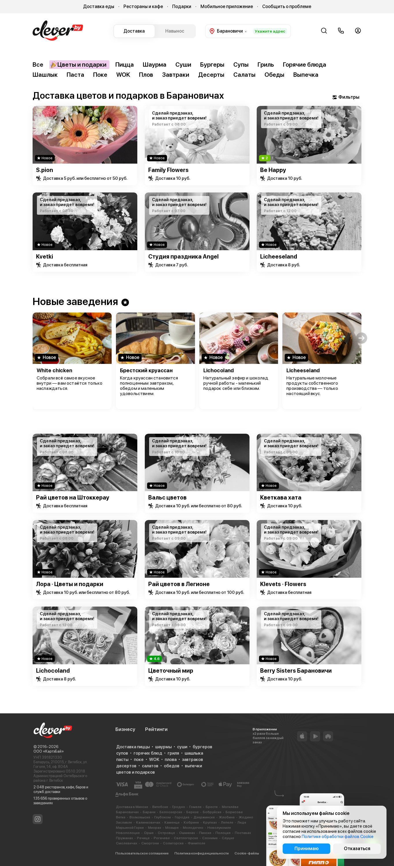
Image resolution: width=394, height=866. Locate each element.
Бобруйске (212, 812)
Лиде (241, 822)
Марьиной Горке (130, 828)
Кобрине (191, 822)
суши (182, 746)
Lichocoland (218, 370)
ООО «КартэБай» (48, 751)
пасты (122, 759)
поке (139, 759)
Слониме (210, 838)
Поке (100, 74)
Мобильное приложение (226, 6)
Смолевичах (126, 843)
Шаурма (154, 64)
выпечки (193, 765)
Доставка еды (98, 6)
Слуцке (228, 838)
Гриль (266, 64)
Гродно (178, 807)
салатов (150, 765)
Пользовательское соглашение (142, 853)
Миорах (154, 828)
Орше (149, 833)
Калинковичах (148, 822)
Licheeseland (278, 256)
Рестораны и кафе (143, 6)
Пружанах (124, 838)
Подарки (181, 6)
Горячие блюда (304, 64)
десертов (126, 765)
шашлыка (194, 753)
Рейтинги (156, 729)
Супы (241, 64)
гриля (173, 753)
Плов (146, 74)
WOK (123, 74)
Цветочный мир (170, 670)
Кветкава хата (280, 497)
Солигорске (173, 843)
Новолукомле (219, 828)
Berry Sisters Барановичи (296, 670)
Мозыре (172, 828)
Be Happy (273, 170)
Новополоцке (128, 833)
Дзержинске (204, 817)
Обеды (274, 74)
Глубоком (162, 817)
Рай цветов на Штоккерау (72, 497)
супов (122, 753)
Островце (166, 833)
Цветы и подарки (81, 64)
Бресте (212, 807)
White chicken (54, 370)
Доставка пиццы (133, 746)
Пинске (205, 833)
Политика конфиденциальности (202, 853)
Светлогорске (186, 838)
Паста (75, 74)
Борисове (234, 812)
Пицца (124, 64)
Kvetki (44, 256)
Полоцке (223, 833)
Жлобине (227, 817)
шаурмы (163, 746)
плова (171, 759)
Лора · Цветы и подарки (69, 584)
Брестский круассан (146, 370)
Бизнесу (125, 729)
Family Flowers (168, 170)
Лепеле (227, 822)
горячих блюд (148, 753)
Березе (192, 812)
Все (38, 64)
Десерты (211, 74)
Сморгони (150, 843)
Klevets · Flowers (283, 584)
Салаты (244, 74)
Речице (143, 838)
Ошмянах (187, 833)
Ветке (120, 817)
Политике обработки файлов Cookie (338, 836)
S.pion (44, 170)
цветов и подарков (135, 772)
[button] (32, 338)
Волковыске (140, 817)
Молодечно (193, 828)
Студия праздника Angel (183, 256)
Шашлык (45, 74)
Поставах (243, 833)
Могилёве (230, 807)
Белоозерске (171, 812)
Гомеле (195, 807)
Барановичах (127, 812)
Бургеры (212, 64)
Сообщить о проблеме (286, 6)
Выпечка (305, 74)
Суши (183, 64)
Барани (149, 812)
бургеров (202, 746)
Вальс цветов (167, 497)
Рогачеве (162, 838)
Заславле (124, 822)
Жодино (246, 817)
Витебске (160, 807)
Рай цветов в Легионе (179, 584)
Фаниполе (196, 843)
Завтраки (175, 74)
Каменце (172, 822)
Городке (182, 817)
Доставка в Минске (132, 807)
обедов (171, 765)
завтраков (192, 759)
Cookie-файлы (246, 853)
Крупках (210, 822)
